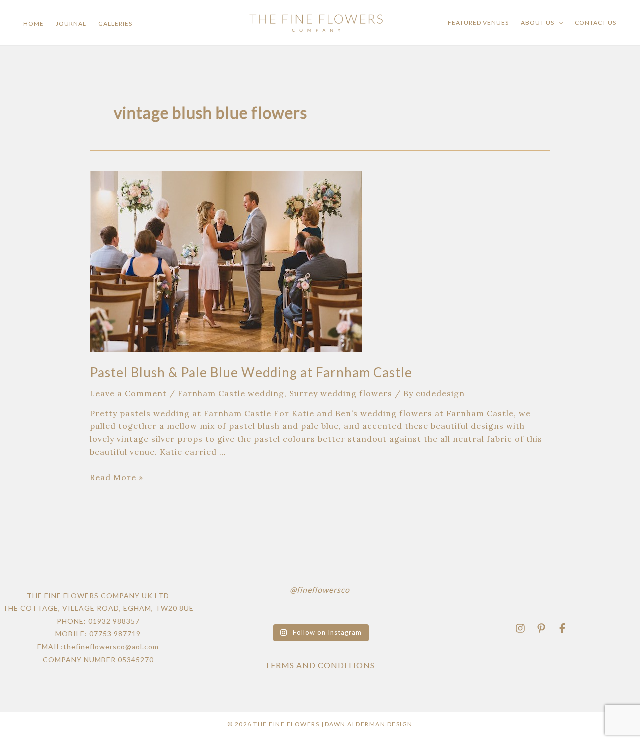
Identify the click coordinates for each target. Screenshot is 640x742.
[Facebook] (563, 628)
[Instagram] (521, 628)
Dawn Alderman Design (369, 724)
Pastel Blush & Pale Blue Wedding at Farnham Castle (251, 372)
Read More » (117, 477)
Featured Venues (478, 22)
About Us (537, 22)
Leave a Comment (128, 393)
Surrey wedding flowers (341, 393)
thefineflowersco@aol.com (111, 646)
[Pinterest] (541, 628)
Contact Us (595, 22)
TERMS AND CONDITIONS (320, 665)
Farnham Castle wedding (231, 393)
